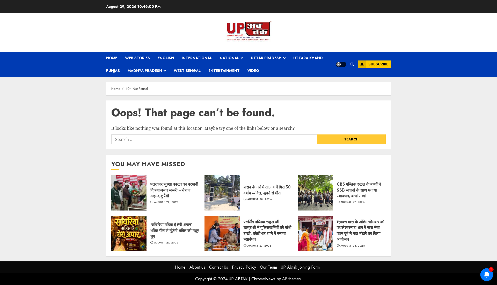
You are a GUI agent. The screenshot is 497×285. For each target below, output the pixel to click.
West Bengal (187, 70)
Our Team (268, 267)
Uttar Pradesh (266, 57)
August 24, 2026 (352, 246)
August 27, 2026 (352, 202)
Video (253, 70)
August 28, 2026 (166, 202)
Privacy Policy (244, 267)
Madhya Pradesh (145, 70)
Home (111, 57)
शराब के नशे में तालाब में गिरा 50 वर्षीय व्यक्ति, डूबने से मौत (222, 193)
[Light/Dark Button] (341, 64)
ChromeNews (263, 279)
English (166, 57)
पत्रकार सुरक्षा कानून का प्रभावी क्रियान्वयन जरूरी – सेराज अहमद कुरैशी (129, 193)
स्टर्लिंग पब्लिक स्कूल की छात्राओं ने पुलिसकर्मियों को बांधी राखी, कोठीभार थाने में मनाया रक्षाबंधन (222, 233)
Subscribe (378, 64)
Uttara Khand (308, 57)
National (229, 57)
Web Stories (137, 57)
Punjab (113, 70)
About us (197, 267)
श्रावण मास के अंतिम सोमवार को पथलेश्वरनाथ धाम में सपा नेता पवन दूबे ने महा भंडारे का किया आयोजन (315, 233)
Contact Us (218, 267)
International (197, 57)
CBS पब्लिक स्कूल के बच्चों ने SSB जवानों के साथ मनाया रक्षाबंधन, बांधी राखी (315, 193)
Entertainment (224, 70)
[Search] (352, 64)
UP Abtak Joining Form (300, 267)
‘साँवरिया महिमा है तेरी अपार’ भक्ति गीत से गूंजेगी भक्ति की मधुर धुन (129, 233)
